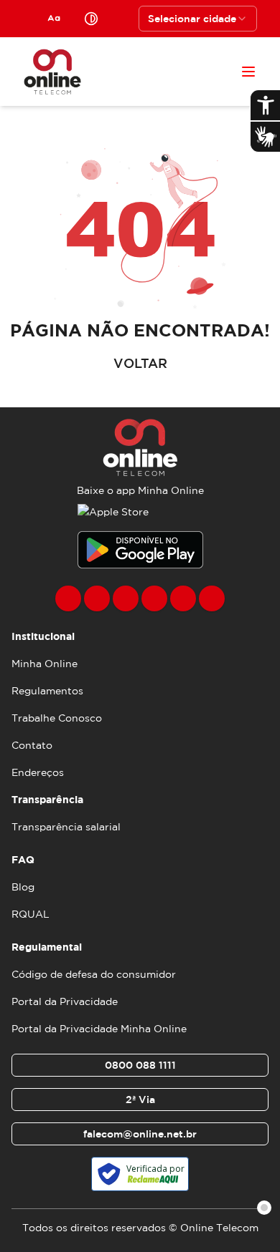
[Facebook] (68, 598)
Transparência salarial (66, 827)
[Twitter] (126, 598)
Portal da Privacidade (64, 1001)
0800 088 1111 (140, 1065)
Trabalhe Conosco (56, 718)
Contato (31, 745)
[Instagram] (97, 598)
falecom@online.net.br (140, 1134)
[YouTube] (154, 598)
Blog (22, 887)
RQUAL (30, 914)
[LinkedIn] (212, 598)
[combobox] (198, 18)
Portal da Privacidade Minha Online (99, 1028)
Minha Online (44, 663)
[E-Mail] (183, 598)
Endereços (37, 772)
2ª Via (140, 1099)
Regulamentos (47, 691)
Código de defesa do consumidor (93, 974)
